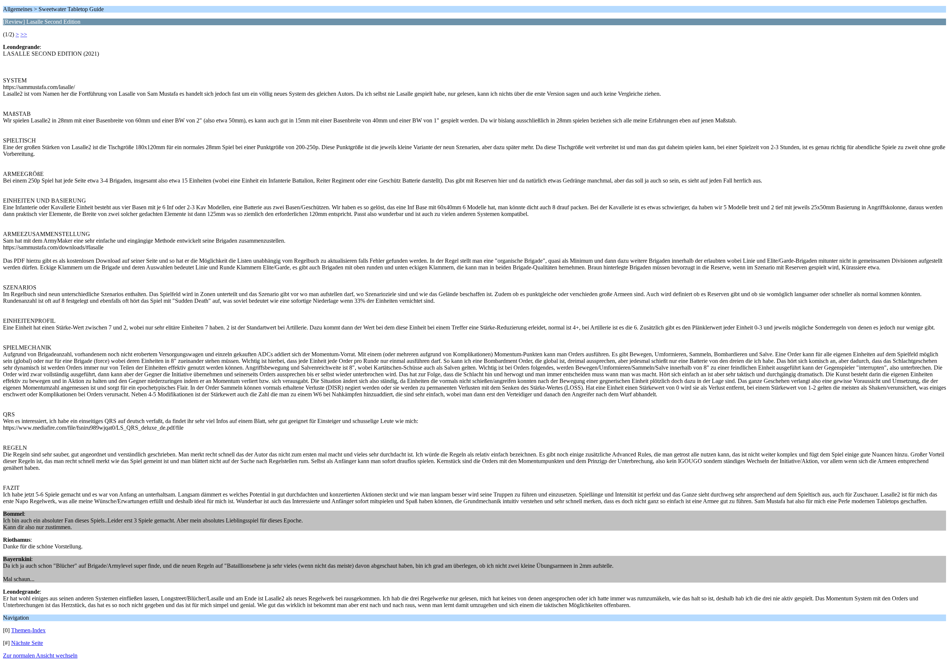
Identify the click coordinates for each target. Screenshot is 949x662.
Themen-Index (28, 630)
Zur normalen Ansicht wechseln (40, 655)
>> (23, 34)
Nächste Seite (27, 643)
